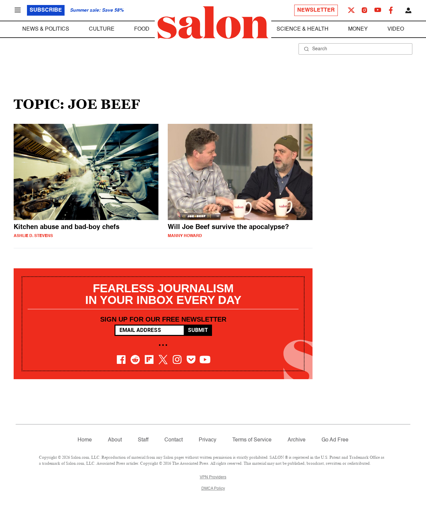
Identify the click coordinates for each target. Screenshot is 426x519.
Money (358, 29)
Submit (198, 330)
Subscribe (46, 10)
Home (85, 440)
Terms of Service (252, 440)
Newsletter (316, 10)
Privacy (207, 440)
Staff (143, 440)
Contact (173, 440)
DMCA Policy (213, 489)
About (115, 440)
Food (141, 29)
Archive (297, 440)
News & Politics (45, 29)
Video (395, 29)
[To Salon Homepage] (213, 23)
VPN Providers (213, 477)
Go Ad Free (334, 440)
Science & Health (302, 29)
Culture (101, 29)
